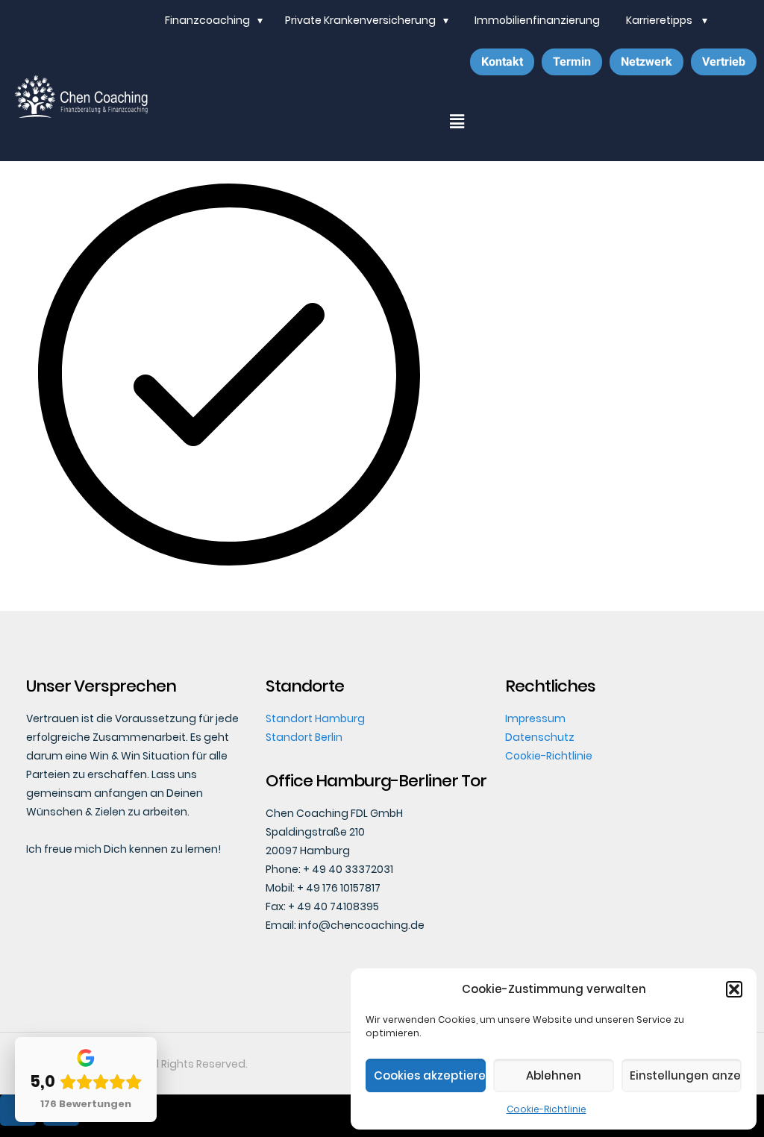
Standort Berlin (304, 737)
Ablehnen (553, 1075)
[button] (734, 989)
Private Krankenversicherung (360, 20)
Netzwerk (646, 61)
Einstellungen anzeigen (686, 1075)
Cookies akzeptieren (430, 1075)
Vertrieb (723, 61)
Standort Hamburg (315, 718)
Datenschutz (539, 737)
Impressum (535, 718)
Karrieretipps (660, 20)
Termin (572, 61)
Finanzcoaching (207, 20)
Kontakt (502, 61)
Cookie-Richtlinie (546, 1109)
